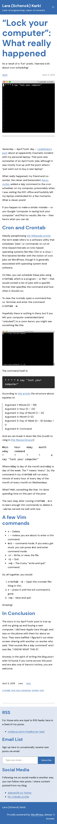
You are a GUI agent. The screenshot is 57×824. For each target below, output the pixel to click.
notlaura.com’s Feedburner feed (26, 731)
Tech (4, 75)
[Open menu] (53, 7)
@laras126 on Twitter (20, 792)
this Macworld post (22, 440)
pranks (35, 690)
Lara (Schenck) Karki (14, 807)
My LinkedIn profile (18, 796)
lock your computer (21, 690)
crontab (6, 690)
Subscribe (46, 760)
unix (42, 690)
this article (24, 393)
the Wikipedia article (38, 235)
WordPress (37, 814)
